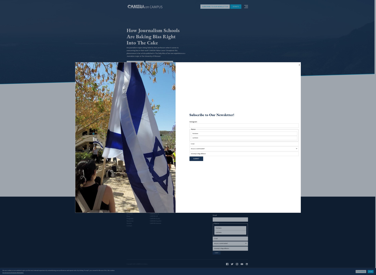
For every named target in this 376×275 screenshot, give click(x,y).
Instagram (193, 122)
